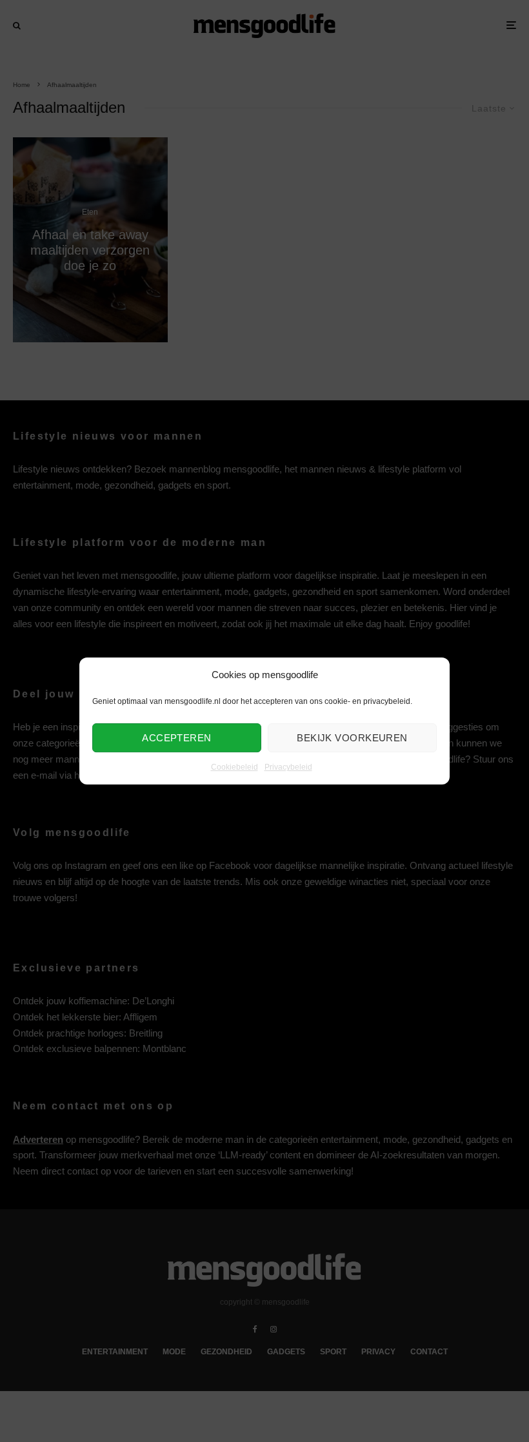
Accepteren (177, 737)
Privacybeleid (288, 767)
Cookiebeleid (234, 767)
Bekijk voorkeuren (352, 737)
